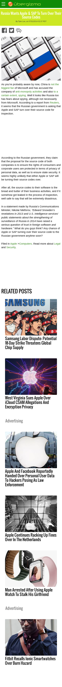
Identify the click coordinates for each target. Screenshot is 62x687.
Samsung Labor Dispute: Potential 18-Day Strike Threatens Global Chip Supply (31, 342)
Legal (57, 243)
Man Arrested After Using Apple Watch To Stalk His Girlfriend (28, 592)
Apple (13, 243)
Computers (25, 243)
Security (11, 247)
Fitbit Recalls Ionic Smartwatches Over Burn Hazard (30, 661)
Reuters (54, 102)
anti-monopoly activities (28, 91)
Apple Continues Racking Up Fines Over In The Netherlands (31, 537)
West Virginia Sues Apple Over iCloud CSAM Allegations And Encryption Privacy (28, 402)
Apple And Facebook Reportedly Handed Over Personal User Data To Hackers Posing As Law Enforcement (30, 477)
